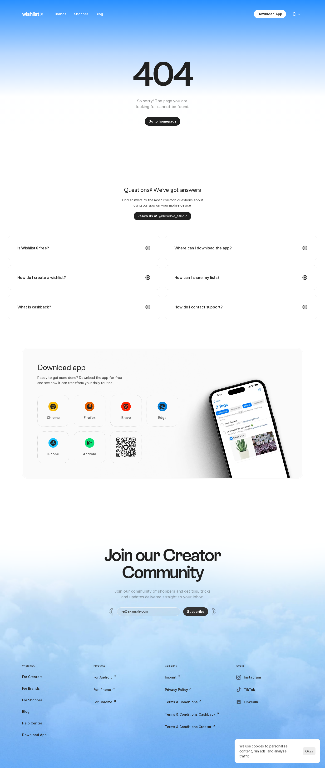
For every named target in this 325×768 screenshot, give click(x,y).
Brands (60, 14)
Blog (99, 14)
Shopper (81, 14)
